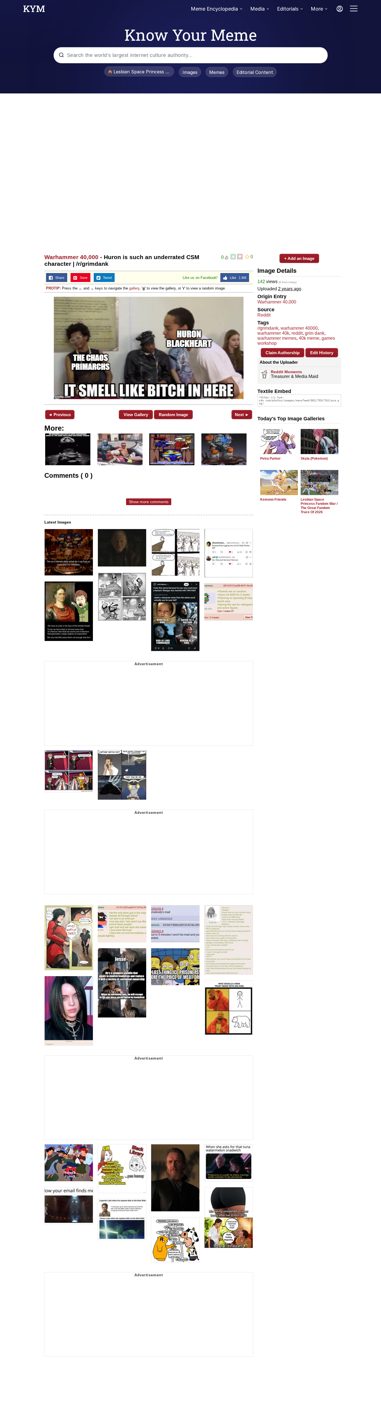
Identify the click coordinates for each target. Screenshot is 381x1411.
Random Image (173, 414)
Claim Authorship (283, 352)
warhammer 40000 (299, 328)
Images (189, 72)
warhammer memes (276, 338)
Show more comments (148, 502)
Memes (217, 72)
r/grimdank (267, 328)
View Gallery (136, 414)
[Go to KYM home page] (34, 10)
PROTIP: (53, 288)
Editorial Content (255, 72)
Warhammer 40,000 (71, 257)
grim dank (314, 333)
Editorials (288, 9)
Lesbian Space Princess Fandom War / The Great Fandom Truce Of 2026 (319, 506)
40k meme (309, 338)
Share (58, 278)
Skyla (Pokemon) (314, 458)
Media (257, 9)
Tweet (106, 278)
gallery (134, 288)
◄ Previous (59, 414)
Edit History (321, 352)
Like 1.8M (236, 278)
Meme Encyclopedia (214, 9)
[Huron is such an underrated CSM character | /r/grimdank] (148, 348)
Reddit (264, 315)
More (316, 9)
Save (82, 278)
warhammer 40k (273, 333)
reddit (297, 333)
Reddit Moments (286, 372)
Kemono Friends (273, 499)
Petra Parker (270, 458)
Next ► (242, 414)
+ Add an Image (299, 258)
